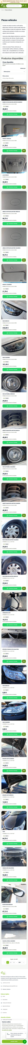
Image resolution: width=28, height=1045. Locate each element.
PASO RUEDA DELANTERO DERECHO (10, 576)
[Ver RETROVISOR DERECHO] (24, 916)
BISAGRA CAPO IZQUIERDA (8, 758)
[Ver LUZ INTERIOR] (24, 187)
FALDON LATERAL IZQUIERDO (9, 941)
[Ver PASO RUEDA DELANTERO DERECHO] (24, 588)
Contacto (5, 1012)
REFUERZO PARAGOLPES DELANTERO (11, 649)
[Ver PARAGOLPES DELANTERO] (24, 880)
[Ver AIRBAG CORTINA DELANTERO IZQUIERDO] (24, 260)
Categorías (5, 1009)
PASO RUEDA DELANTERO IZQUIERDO (10, 539)
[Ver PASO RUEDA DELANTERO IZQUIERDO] (24, 551)
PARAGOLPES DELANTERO (8, 868)
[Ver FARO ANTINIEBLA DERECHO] (24, 406)
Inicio (4, 996)
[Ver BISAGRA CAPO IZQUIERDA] (24, 770)
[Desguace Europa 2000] (3, 5)
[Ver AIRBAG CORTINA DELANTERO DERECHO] (24, 223)
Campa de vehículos (7, 1002)
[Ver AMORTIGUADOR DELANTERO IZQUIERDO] (24, 515)
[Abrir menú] (25, 5)
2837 (20, 962)
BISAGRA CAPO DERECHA (8, 795)
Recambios (5, 999)
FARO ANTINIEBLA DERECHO (9, 393)
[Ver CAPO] (24, 843)
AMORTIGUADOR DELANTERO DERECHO (11, 430)
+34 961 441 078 (6, 982)
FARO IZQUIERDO (6, 357)
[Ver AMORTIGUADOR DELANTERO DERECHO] (24, 442)
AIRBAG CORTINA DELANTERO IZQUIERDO (11, 248)
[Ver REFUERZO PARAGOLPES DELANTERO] (24, 661)
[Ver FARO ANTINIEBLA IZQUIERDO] (24, 478)
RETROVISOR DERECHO (8, 904)
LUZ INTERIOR (6, 175)
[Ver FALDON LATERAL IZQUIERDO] (24, 953)
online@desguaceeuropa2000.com (10, 986)
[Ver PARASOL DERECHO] (24, 150)
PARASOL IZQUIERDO (7, 284)
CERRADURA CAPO (6, 612)
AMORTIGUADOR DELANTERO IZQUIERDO (11, 503)
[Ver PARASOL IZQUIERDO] (24, 296)
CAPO (4, 831)
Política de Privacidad (7, 1019)
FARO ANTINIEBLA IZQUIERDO (9, 466)
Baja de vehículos (6, 1006)
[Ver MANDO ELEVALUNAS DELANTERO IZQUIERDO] (24, 114)
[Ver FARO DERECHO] (24, 333)
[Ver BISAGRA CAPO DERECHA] (24, 807)
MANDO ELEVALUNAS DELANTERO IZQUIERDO (12, 102)
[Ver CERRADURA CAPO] (24, 624)
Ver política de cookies (7, 1030)
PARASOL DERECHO (7, 138)
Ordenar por (22, 68)
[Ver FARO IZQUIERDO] (24, 369)
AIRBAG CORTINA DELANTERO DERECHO (11, 211)
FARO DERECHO (6, 321)
